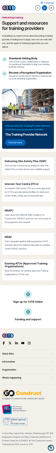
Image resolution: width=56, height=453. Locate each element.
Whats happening (28, 377)
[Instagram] (29, 343)
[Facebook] (3, 343)
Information (28, 361)
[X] (10, 343)
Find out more (17, 143)
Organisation (28, 369)
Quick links (28, 353)
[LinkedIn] (16, 343)
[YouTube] (22, 343)
